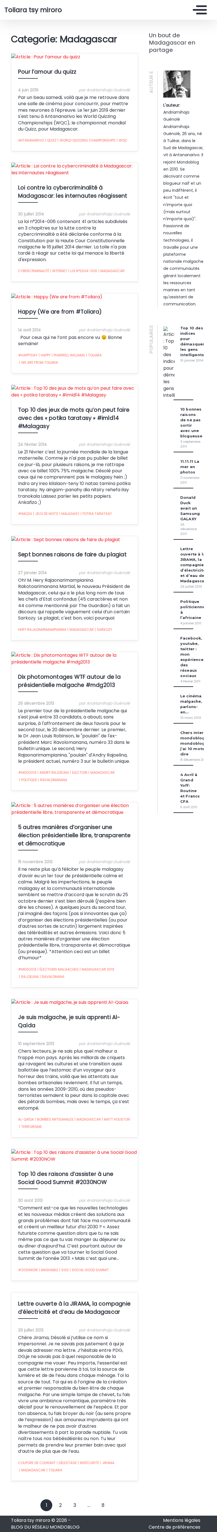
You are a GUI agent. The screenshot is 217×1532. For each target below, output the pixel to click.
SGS (64, 1270)
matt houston (116, 1119)
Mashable (48, 1270)
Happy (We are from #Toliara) (60, 312)
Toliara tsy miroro (33, 10)
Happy (45, 355)
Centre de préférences (174, 1527)
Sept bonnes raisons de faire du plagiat (72, 554)
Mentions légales (181, 1520)
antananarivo (31, 140)
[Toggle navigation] (198, 10)
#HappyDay (28, 355)
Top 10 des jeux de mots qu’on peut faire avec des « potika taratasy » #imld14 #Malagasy (73, 418)
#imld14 (25, 513)
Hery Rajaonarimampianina (42, 629)
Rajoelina (29, 976)
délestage (67, 1462)
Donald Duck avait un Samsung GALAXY (190, 508)
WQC (122, 140)
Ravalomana (52, 976)
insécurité (88, 1462)
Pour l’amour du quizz (47, 72)
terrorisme (30, 1126)
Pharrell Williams (68, 355)
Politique (28, 779)
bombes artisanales (54, 1119)
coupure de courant (37, 1462)
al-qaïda (26, 1119)
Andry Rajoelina (53, 772)
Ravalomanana (52, 779)
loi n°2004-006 (82, 270)
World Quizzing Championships (87, 140)
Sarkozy (103, 629)
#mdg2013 (27, 772)
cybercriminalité (33, 270)
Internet (58, 270)
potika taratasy (96, 513)
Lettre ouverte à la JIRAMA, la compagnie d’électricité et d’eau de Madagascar (193, 565)
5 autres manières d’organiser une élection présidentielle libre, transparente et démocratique (74, 835)
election (78, 772)
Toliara (94, 355)
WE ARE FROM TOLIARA (38, 362)
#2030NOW (28, 1270)
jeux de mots (45, 513)
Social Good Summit (89, 1270)
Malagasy (69, 513)
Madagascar (111, 270)
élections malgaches (58, 969)
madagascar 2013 (97, 969)
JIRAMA (107, 1462)
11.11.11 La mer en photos (189, 466)
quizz (51, 140)
